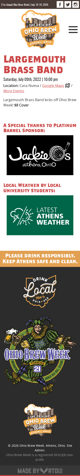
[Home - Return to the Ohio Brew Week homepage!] (40, 30)
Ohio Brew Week (32, 445)
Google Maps (53, 85)
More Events (13, 90)
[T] (67, 4)
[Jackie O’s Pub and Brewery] (40, 156)
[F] (60, 4)
